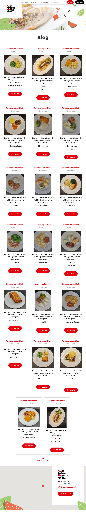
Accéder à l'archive (43, 460)
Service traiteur (34, 2)
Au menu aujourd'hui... (15, 48)
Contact (70, 2)
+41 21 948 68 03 (65, 494)
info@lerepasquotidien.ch (67, 487)
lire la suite (15, 94)
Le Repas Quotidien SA (56, 2)
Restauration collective (23, 2)
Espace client (80, 2)
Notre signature (44, 2)
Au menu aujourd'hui (43, 284)
